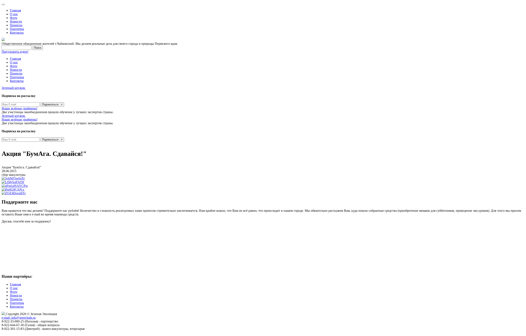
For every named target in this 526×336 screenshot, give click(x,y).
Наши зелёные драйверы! (19, 108)
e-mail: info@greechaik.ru (19, 317)
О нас (14, 14)
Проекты (16, 25)
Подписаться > (52, 104)
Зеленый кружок (14, 88)
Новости (16, 21)
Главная (15, 10)
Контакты (17, 32)
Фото (13, 18)
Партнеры (17, 29)
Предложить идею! (15, 51)
